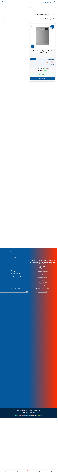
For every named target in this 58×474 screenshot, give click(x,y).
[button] (42, 78)
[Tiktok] (40, 267)
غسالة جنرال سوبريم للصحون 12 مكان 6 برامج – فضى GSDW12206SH (42, 52)
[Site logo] (28, 8)
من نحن (43, 274)
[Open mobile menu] (54, 8)
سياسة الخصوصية (42, 277)
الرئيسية (53, 14)
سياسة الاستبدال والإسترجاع (42, 283)
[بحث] (4, 2)
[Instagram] (44, 267)
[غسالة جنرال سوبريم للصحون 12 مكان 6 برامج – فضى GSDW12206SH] (42, 37)
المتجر (14, 258)
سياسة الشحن (42, 286)
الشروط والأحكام (42, 280)
